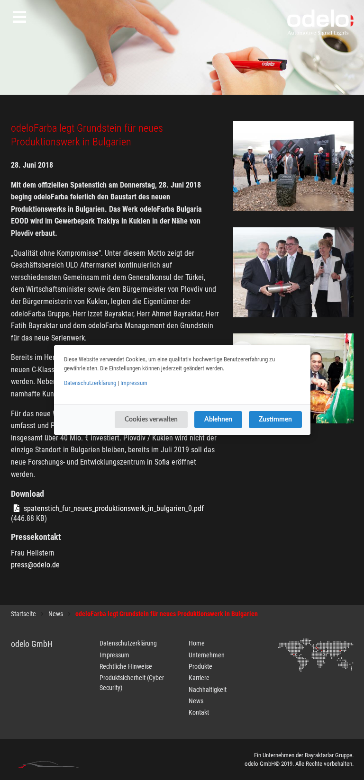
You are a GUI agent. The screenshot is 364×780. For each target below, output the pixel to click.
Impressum (133, 382)
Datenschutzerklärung (90, 382)
